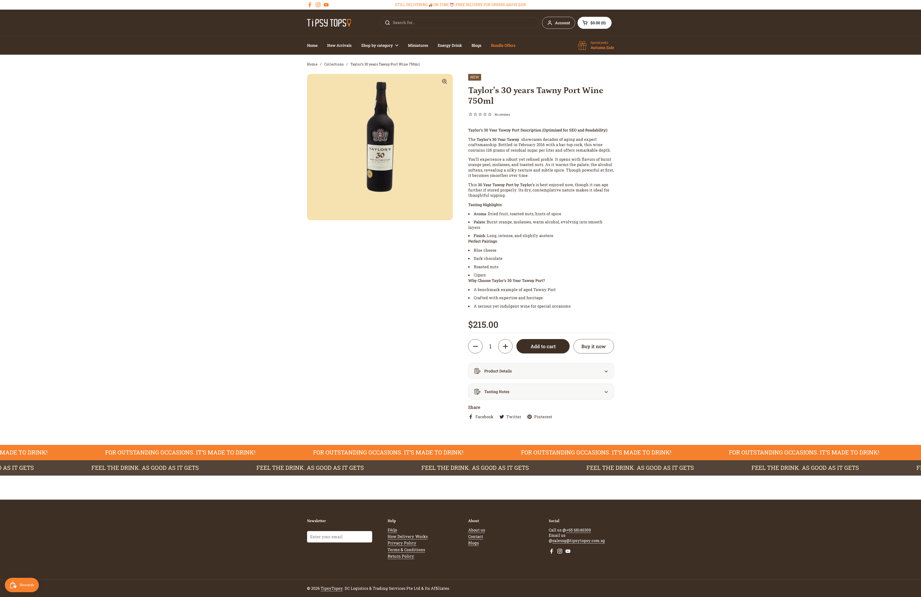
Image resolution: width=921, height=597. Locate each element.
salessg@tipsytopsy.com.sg (578, 540)
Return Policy (401, 556)
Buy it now (593, 346)
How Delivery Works (408, 536)
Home (312, 64)
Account (562, 22)
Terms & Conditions (406, 549)
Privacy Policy (402, 542)
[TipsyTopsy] (329, 23)
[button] (595, 23)
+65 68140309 (578, 529)
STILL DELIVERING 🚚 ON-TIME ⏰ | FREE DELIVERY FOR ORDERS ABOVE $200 (460, 4)
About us (476, 529)
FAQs (392, 529)
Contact (475, 536)
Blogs (473, 542)
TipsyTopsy (332, 588)
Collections (334, 64)
